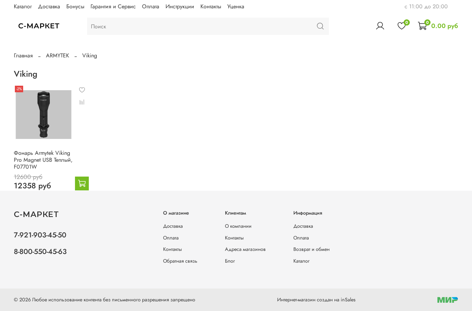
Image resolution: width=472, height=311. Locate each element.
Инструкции (180, 6)
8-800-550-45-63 (40, 251)
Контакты (210, 6)
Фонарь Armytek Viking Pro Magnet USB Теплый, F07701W (43, 160)
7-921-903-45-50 (40, 235)
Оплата (150, 6)
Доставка (49, 6)
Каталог (23, 6)
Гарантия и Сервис (113, 6)
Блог (230, 260)
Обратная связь (180, 260)
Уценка (235, 6)
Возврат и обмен (311, 249)
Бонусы (75, 6)
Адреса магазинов (245, 249)
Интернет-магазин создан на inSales (316, 299)
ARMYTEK (57, 55)
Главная (23, 55)
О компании (238, 226)
